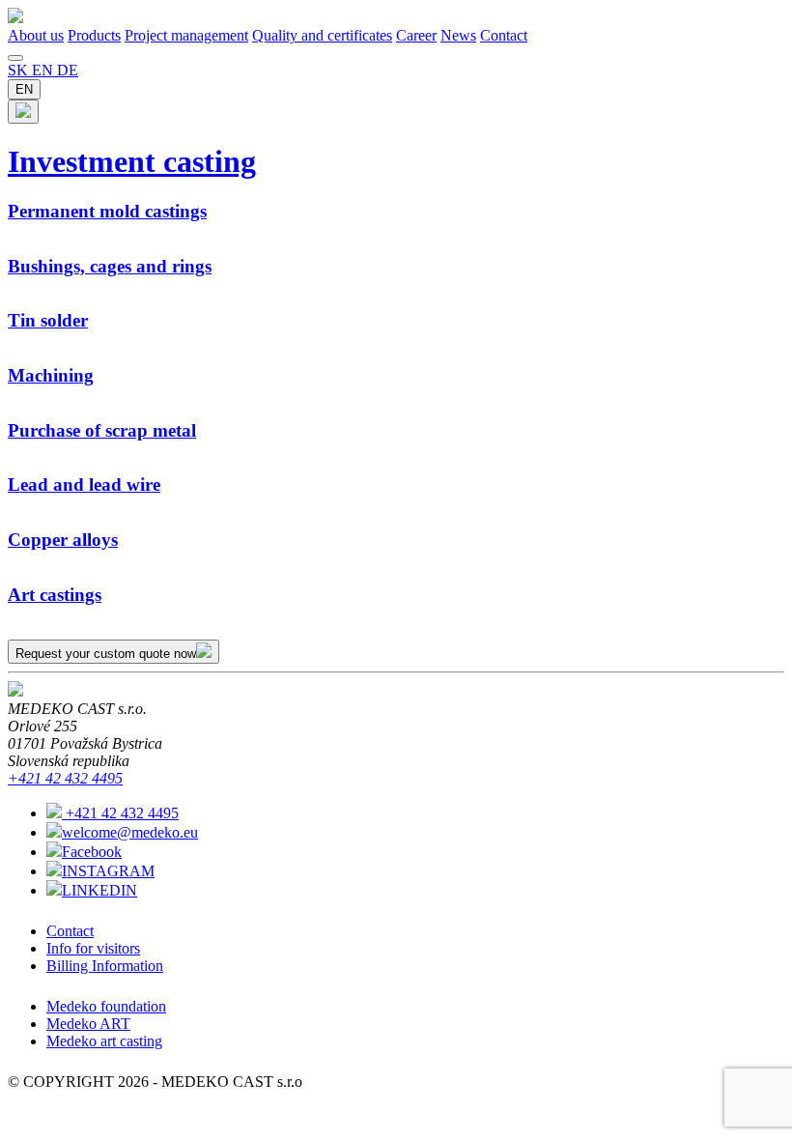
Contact (503, 35)
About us (36, 35)
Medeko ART (88, 1023)
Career (416, 35)
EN (44, 70)
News (458, 35)
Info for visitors (93, 948)
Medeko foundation (106, 1006)
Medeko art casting (104, 1041)
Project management (186, 35)
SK (20, 70)
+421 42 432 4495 (65, 778)
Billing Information (104, 965)
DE (67, 70)
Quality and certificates (322, 35)
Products (94, 35)
